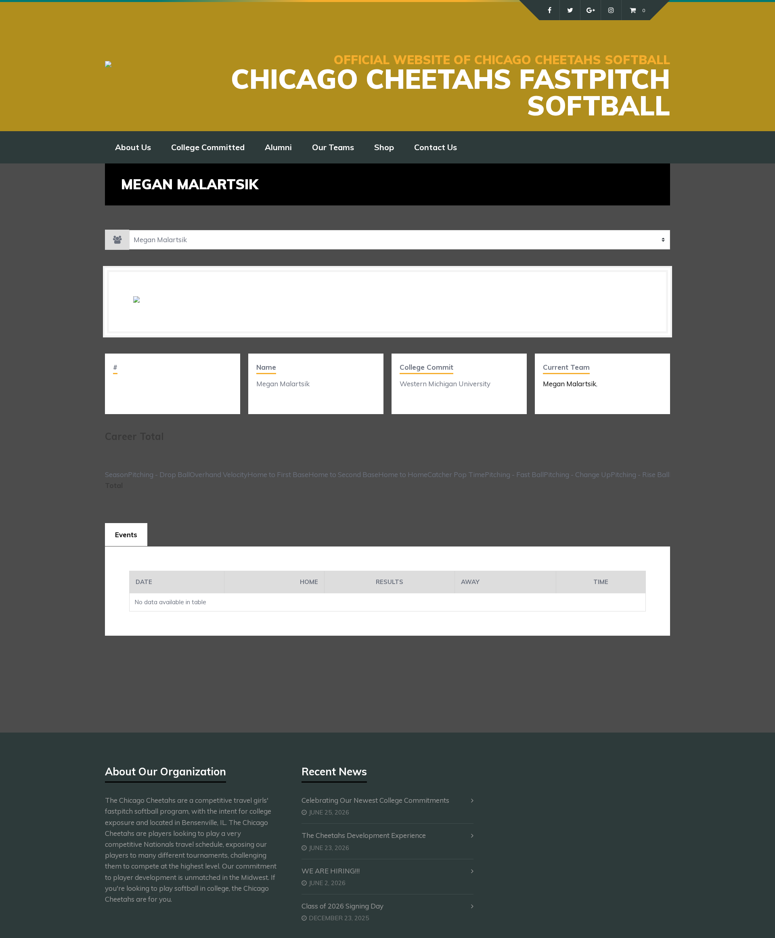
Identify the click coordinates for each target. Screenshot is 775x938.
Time (600, 582)
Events (126, 534)
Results (389, 582)
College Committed (208, 147)
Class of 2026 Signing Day (342, 906)
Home (309, 582)
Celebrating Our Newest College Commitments (375, 800)
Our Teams (333, 147)
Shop (384, 147)
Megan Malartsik (569, 383)
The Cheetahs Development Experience (364, 835)
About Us (133, 147)
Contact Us (435, 147)
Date (144, 582)
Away (470, 582)
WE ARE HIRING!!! (331, 871)
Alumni (278, 147)
